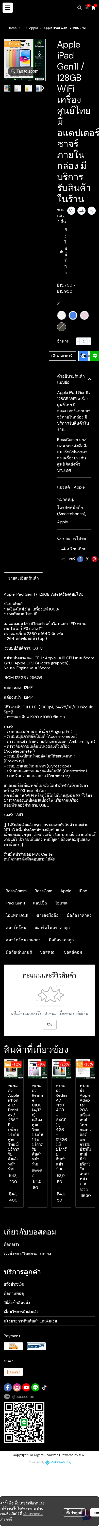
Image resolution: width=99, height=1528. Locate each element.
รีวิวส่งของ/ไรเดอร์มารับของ (27, 1253)
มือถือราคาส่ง (79, 915)
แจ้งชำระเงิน (14, 1284)
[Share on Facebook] (80, 559)
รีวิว (49, 1024)
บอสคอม (48, 952)
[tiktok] (44, 1387)
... (23, 28)
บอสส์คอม (73, 952)
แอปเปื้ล (40, 903)
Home (12, 28)
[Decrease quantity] (77, 341)
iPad (83, 890)
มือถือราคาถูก (61, 940)
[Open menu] (8, 8)
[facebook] (8, 1387)
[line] (35, 1387)
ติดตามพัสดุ (14, 1293)
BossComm (16, 890)
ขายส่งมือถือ (47, 915)
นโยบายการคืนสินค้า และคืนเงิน (30, 1321)
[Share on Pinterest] (94, 559)
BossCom (43, 890)
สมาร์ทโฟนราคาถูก (52, 927)
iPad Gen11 (15, 903)
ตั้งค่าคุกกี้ (74, 1512)
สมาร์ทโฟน (16, 927)
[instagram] (17, 1387)
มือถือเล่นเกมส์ (19, 952)
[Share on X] (87, 559)
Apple (33, 28)
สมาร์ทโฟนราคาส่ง (23, 940)
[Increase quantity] (89, 341)
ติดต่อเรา (11, 1244)
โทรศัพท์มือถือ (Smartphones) (71, 510)
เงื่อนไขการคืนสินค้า (21, 1311)
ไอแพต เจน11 (17, 915)
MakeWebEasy (61, 1462)
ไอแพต (61, 903)
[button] (79, 7)
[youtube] (26, 1387)
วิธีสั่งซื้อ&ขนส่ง (17, 1302)
